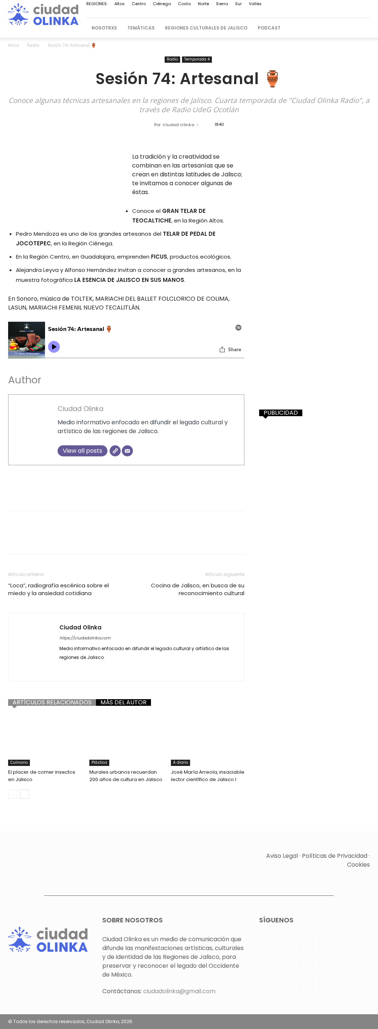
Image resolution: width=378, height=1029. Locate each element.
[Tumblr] (151, 539)
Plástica (99, 762)
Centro (139, 4)
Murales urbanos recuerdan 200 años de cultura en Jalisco (125, 776)
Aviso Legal (282, 856)
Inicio (13, 45)
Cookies (358, 864)
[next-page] (24, 794)
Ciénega (162, 4)
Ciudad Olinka (178, 125)
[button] (361, 28)
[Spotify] (279, 12)
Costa (184, 4)
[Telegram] (291, 12)
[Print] (134, 539)
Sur (238, 4)
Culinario (19, 762)
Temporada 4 (197, 59)
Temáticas (141, 28)
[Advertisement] (126, 486)
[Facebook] (206, 12)
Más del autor (123, 702)
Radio (33, 45)
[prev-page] (12, 794)
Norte (203, 4)
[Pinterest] (254, 12)
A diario (180, 762)
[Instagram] (218, 12)
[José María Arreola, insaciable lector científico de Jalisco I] (207, 740)
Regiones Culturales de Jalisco (206, 28)
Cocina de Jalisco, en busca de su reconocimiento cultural (197, 589)
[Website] (115, 450)
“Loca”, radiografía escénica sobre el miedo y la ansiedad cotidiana (58, 589)
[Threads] (364, 12)
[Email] (127, 450)
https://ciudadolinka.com (84, 638)
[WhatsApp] (327, 12)
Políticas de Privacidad (334, 856)
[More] (185, 539)
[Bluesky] (352, 12)
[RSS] (266, 12)
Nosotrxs (104, 28)
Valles (255, 4)
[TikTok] (303, 12)
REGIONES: (96, 4)
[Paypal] (242, 12)
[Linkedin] (230, 12)
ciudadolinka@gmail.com (179, 991)
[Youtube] (340, 12)
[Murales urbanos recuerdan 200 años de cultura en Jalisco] (126, 740)
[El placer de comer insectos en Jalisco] (45, 740)
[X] (315, 12)
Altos (119, 4)
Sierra (222, 4)
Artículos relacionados (52, 702)
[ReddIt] (100, 539)
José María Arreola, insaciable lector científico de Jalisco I (207, 776)
